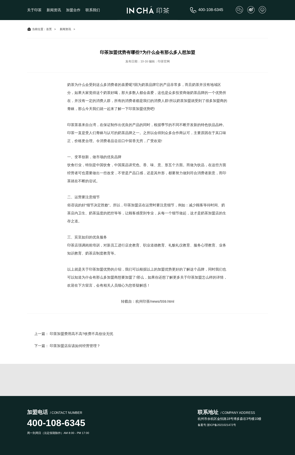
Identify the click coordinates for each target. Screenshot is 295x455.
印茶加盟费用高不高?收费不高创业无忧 (81, 334)
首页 (49, 29)
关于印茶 (34, 10)
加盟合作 (73, 10)
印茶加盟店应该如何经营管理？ (75, 346)
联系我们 (92, 10)
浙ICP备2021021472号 (221, 424)
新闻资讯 (54, 10)
